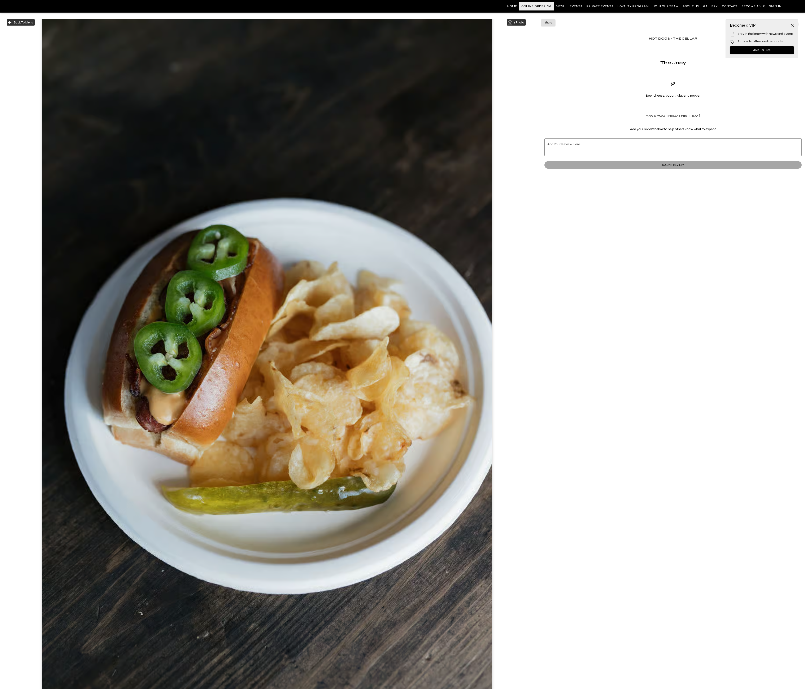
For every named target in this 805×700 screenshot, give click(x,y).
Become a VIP (753, 6)
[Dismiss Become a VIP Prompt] (792, 25)
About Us (691, 6)
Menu (561, 6)
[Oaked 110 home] (22, 6)
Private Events (600, 6)
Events (576, 6)
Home (512, 6)
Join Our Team (666, 6)
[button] (21, 22)
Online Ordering (536, 6)
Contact (729, 6)
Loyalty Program (633, 6)
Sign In (775, 6)
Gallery (710, 6)
